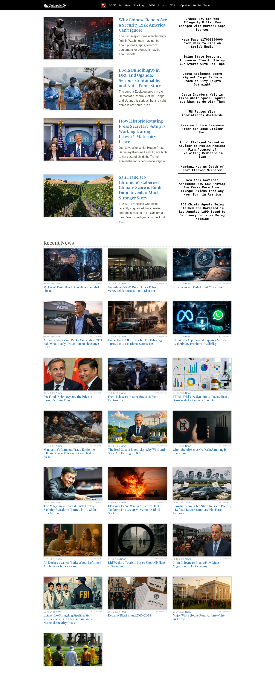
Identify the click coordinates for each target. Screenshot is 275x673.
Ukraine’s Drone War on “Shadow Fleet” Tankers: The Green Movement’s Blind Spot (134, 509)
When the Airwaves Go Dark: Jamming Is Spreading (200, 451)
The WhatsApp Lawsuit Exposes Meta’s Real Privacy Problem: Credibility (199, 342)
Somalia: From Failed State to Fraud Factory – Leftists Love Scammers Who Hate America (202, 509)
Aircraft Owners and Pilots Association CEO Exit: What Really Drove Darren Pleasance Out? (72, 343)
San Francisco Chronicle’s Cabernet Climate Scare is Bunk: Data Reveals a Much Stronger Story (141, 187)
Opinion (185, 5)
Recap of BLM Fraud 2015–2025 (129, 615)
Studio (197, 5)
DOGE (112, 5)
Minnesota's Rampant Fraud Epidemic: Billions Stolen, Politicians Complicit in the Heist (71, 453)
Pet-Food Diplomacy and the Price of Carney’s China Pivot (67, 398)
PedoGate (125, 5)
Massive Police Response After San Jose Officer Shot (202, 128)
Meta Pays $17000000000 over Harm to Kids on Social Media (202, 43)
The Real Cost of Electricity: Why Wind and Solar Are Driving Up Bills (136, 451)
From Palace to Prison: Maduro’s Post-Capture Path (133, 398)
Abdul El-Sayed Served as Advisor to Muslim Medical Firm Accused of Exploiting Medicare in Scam (202, 149)
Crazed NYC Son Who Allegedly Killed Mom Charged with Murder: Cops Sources (202, 24)
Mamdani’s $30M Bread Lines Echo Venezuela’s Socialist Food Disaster (132, 289)
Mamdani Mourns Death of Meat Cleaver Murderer (202, 168)
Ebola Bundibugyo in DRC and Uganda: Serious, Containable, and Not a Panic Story (140, 77)
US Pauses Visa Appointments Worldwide (202, 113)
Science (162, 5)
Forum (207, 5)
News (59, 283)
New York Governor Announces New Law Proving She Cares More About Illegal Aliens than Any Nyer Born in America (202, 187)
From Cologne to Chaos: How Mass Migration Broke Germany (196, 564)
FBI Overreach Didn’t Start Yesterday (198, 287)
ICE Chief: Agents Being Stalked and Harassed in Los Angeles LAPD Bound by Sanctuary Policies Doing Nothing (202, 212)
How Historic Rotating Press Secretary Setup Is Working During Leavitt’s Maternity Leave (142, 131)
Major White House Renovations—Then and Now (199, 617)
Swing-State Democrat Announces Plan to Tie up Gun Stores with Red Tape (202, 60)
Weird (173, 5)
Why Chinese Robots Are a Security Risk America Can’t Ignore (143, 25)
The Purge (140, 5)
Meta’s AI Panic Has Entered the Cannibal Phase (71, 289)
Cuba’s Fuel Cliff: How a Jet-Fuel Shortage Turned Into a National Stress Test (136, 342)
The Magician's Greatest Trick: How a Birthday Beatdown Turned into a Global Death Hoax (70, 509)
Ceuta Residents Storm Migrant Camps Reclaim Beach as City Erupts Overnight (202, 79)
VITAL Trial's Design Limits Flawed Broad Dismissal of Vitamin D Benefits (201, 398)
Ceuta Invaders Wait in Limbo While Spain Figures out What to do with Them (202, 98)
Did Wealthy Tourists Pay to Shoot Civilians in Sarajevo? (137, 564)
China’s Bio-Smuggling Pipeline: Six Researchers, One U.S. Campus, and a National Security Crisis (68, 618)
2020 (152, 5)
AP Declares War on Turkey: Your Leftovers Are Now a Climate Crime (72, 564)
